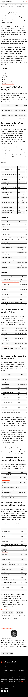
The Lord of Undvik (6, 284)
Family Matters (5, 179)
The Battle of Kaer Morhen (8, 348)
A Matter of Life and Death (7, 247)
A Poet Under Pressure (7, 257)
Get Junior (4, 232)
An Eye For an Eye (6, 234)
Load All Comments (7, 653)
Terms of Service (21, 670)
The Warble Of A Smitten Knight (9, 582)
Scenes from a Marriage (7, 495)
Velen (4, 72)
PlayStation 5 (5, 621)
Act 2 (3, 78)
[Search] (23, 1)
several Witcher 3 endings (17, 49)
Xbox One (13, 621)
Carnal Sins (4, 267)
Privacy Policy (4, 670)
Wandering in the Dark (7, 192)
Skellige (5, 76)
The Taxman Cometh (6, 492)
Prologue (4, 68)
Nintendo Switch (5, 618)
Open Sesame (5, 485)
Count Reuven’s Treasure (7, 239)
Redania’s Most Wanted (7, 244)
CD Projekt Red (19, 612)
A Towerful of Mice (6, 197)
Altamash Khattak (6, 638)
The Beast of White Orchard (8, 113)
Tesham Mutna (5, 577)
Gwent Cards (19, 468)
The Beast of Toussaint (7, 534)
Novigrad (5, 74)
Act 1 (3, 70)
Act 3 (3, 80)
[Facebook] (5, 691)
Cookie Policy (12, 670)
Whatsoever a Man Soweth (8, 497)
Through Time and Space (7, 392)
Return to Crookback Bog (7, 212)
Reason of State (5, 384)
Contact (4, 672)
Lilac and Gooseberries (7, 110)
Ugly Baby (4, 330)
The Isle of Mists (5, 346)
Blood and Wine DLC (9, 509)
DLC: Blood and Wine (8, 84)
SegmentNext (6, 2)
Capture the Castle (6, 559)
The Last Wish (5, 304)
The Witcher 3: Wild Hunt (7, 612)
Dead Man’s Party (6, 479)
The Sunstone (5, 397)
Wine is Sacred (5, 551)
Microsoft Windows (21, 615)
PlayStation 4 (15, 618)
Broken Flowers (5, 229)
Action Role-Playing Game (8, 615)
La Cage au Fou (5, 541)
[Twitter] (2, 691)
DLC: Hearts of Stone (8, 82)
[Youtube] (7, 691)
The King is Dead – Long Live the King (10, 281)
